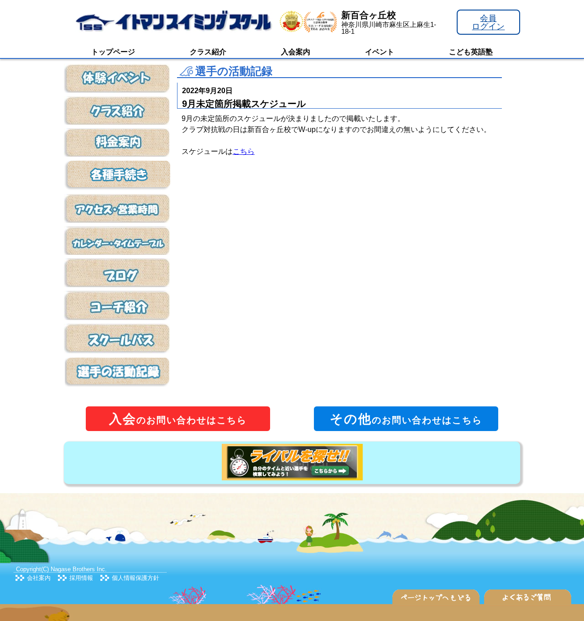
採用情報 (81, 577)
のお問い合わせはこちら (178, 419)
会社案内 (39, 577)
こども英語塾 (471, 52)
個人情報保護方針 (135, 577)
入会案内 (295, 52)
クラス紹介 (208, 52)
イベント (379, 52)
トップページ (113, 52)
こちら (244, 151)
